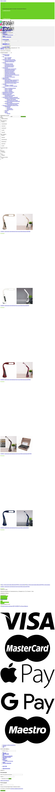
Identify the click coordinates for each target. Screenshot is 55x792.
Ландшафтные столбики (10, 95)
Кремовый (4, 141)
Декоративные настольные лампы (12, 82)
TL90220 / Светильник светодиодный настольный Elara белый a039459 (14, 305)
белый (3, 121)
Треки (4, 36)
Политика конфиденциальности (9, 745)
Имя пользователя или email (6, 774)
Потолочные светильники (10, 73)
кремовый (4, 128)
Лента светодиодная (9, 34)
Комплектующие (6, 54)
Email (1, 784)
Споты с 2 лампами (8, 89)
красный (3, 126)
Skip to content (3, 0)
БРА (3, 28)
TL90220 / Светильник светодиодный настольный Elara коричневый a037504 (15, 453)
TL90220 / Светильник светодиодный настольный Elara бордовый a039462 (15, 379)
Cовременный (8, 106)
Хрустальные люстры (9, 66)
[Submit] (5, 42)
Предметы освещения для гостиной (12, 98)
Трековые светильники (9, 61)
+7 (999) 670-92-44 (6, 10)
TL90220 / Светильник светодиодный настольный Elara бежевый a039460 (15, 231)
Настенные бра (6, 77)
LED (2, 158)
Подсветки (5, 33)
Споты (4, 32)
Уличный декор (10, 109)
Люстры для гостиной (11, 99)
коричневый (4, 123)
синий (3, 130)
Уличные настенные (9, 96)
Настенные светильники (10, 70)
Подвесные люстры (9, 63)
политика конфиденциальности (16, 788)
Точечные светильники (7, 29)
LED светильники (8, 75)
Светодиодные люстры (9, 65)
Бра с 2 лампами (8, 57)
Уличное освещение (7, 37)
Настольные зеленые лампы (10, 83)
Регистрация (3, 790)
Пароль (2, 776)
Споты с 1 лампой (8, 90)
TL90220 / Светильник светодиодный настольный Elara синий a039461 (14, 527)
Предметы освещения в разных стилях (10, 105)
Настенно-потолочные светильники (12, 74)
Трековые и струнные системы (9, 59)
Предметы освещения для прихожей (12, 101)
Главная (2, 47)
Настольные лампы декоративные (12, 80)
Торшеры (5, 31)
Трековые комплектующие (10, 60)
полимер (3, 152)
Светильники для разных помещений (10, 97)
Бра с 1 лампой (8, 58)
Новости (4, 746)
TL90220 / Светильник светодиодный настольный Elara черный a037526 (14, 586)
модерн (3, 155)
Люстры (4, 26)
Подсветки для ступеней (8, 93)
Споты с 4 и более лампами (10, 88)
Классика (6, 110)
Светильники (5, 67)
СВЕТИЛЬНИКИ (6, 27)
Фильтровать (23, 116)
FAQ (3, 747)
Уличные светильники (7, 94)
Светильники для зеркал (10, 69)
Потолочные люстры (9, 64)
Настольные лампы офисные (11, 81)
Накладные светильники (10, 76)
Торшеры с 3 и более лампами (11, 86)
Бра (3, 56)
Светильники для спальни (12, 104)
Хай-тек (6, 112)
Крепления (7, 55)
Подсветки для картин (9, 71)
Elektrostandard (5, 118)
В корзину (2, 233)
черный (3, 132)
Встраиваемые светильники (10, 68)
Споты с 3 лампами (8, 91)
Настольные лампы (7, 30)
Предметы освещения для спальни (12, 103)
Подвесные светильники (10, 72)
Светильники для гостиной (12, 100)
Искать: (6, 40)
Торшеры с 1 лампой (9, 85)
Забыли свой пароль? (4, 780)
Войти (10, 778)
